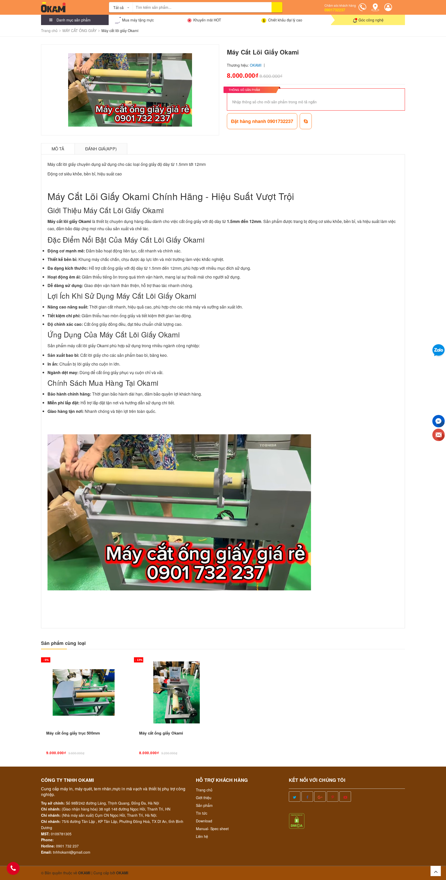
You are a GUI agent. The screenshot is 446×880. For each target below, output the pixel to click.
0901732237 (334, 10)
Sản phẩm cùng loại (63, 643)
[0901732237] (13, 868)
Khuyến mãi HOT (207, 19)
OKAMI (122, 872)
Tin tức (201, 813)
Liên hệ (202, 836)
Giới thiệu (203, 797)
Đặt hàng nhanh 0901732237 (262, 121)
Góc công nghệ (371, 19)
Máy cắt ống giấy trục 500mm (73, 733)
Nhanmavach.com (152, 420)
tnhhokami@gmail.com (71, 852)
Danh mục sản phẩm (74, 19)
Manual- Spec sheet (212, 828)
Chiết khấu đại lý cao (285, 19)
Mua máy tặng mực (138, 19)
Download (204, 820)
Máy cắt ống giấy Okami (161, 733)
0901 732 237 (67, 845)
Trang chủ (204, 789)
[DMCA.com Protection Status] (297, 820)
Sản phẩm (204, 805)
